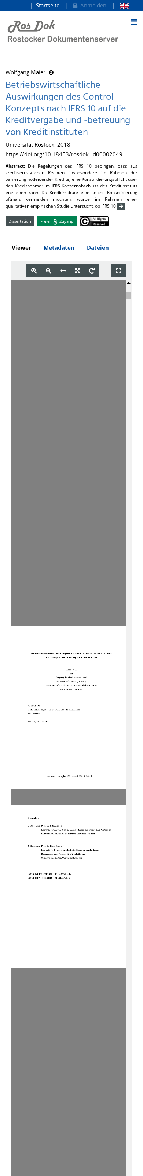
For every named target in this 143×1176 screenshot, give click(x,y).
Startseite (47, 5)
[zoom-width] (63, 271)
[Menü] (134, 22)
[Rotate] (91, 271)
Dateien (98, 247)
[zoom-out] (48, 271)
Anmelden (91, 5)
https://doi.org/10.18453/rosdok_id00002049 (64, 154)
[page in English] (120, 5)
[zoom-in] (33, 271)
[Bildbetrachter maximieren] (118, 271)
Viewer (21, 247)
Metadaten (59, 247)
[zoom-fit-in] (77, 271)
